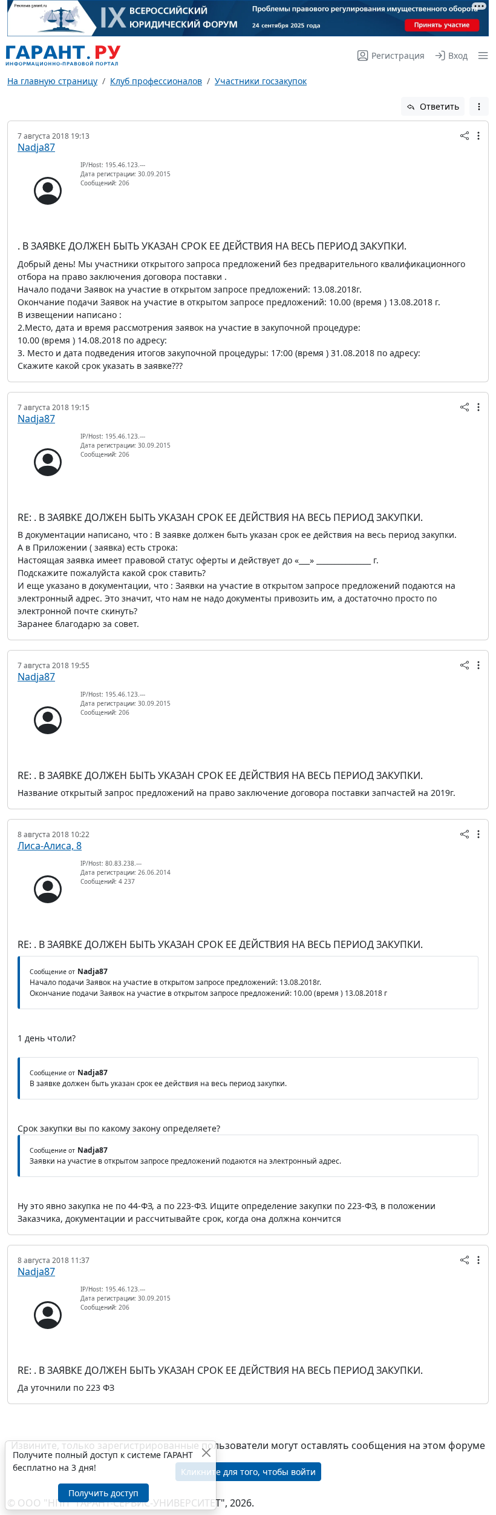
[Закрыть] (206, 1452)
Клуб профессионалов (156, 81)
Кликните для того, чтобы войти (248, 1471)
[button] (480, 55)
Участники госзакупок (261, 81)
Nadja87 (36, 147)
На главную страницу (52, 81)
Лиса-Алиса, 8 (50, 845)
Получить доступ (103, 1493)
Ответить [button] (438, 106)
